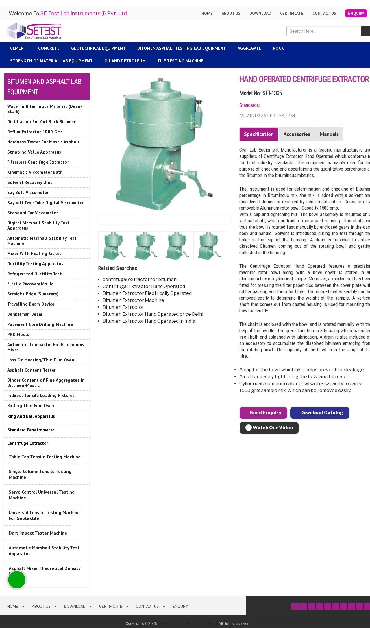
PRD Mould (18, 334)
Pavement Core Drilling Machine (40, 324)
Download (260, 13)
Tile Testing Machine (180, 61)
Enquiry (356, 13)
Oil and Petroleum (125, 61)
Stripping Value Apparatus (34, 152)
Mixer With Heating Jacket (34, 253)
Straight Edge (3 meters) (32, 294)
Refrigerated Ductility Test (34, 273)
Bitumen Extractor (123, 307)
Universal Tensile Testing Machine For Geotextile (44, 515)
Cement (18, 48)
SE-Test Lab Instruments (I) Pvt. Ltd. (188, 623)
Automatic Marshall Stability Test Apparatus (44, 550)
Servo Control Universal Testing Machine (42, 494)
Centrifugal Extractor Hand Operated (144, 286)
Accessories (297, 134)
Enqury (180, 606)
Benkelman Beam (24, 314)
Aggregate (249, 48)
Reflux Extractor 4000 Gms (35, 131)
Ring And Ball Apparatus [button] (31, 416)
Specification (259, 134)
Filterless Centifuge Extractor (38, 162)
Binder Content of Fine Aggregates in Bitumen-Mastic (46, 382)
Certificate (292, 13)
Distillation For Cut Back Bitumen (42, 121)
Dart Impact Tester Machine (38, 533)
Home (207, 13)
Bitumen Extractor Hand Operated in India (149, 321)
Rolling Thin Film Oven (30, 405)
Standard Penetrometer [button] (30, 430)
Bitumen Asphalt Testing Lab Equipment (181, 48)
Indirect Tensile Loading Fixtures (41, 395)
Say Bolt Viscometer (28, 192)
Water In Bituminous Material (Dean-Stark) (44, 109)
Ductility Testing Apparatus (35, 263)
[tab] (47, 416)
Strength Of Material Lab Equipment (51, 61)
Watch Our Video (272, 428)
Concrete (49, 48)
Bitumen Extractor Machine (133, 300)
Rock (278, 48)
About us (231, 13)
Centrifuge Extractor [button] (27, 443)
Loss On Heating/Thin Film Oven (40, 360)
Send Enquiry (265, 412)
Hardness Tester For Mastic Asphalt (43, 142)
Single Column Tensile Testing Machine (40, 474)
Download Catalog (321, 412)
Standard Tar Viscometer (32, 212)
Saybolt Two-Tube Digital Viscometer (45, 202)
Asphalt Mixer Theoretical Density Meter (44, 571)
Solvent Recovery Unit (29, 182)
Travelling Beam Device (31, 304)
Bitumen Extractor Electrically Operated (147, 293)
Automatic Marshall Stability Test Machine (42, 240)
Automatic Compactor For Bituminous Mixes (45, 347)
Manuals (329, 134)
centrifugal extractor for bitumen (140, 279)
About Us (41, 606)
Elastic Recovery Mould (30, 284)
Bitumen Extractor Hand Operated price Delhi (153, 314)
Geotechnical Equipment (98, 48)
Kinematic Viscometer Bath (35, 172)
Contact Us (324, 13)
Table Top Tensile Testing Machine (45, 456)
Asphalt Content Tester (31, 370)
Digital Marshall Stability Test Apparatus (38, 225)
